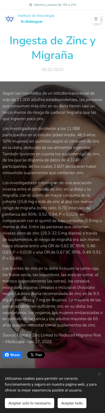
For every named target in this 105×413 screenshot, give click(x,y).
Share (15, 355)
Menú (96, 18)
